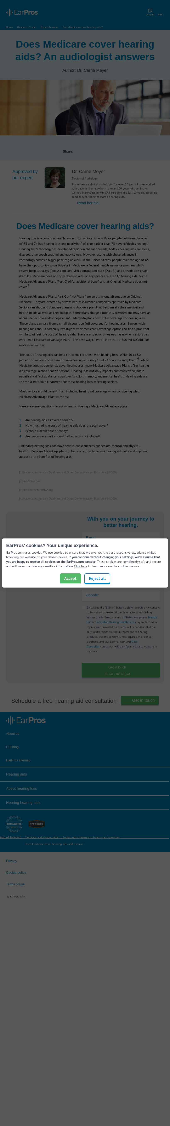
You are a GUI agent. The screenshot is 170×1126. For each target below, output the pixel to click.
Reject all (97, 578)
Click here (80, 566)
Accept (70, 578)
